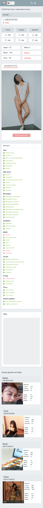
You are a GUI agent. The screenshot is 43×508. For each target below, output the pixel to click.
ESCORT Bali (6, 9)
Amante (8, 235)
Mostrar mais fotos (21, 135)
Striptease (9, 223)
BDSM (7, 240)
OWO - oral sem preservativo (14, 158)
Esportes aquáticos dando (14, 301)
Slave (7, 242)
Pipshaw (8, 187)
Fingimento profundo (12, 264)
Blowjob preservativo (12, 259)
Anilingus (8, 272)
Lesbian (8, 228)
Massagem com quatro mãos (14, 209)
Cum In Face (9, 295)
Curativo (8, 250)
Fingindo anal (10, 281)
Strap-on (8, 245)
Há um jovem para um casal (14, 180)
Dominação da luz (11, 237)
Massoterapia (10, 207)
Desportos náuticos (12, 304)
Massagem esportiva (12, 212)
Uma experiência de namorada (15, 262)
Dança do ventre (10, 226)
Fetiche (8, 168)
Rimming (8, 190)
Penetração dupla (11, 163)
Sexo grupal (9, 160)
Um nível (8, 155)
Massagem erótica (11, 199)
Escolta (8, 174)
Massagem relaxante (12, 214)
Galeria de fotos (10, 66)
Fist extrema (9, 283)
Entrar (35, 2)
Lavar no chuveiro (11, 185)
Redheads (27, 58)
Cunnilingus (9, 269)
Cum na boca (9, 290)
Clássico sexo (10, 153)
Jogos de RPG (10, 248)
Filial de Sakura (10, 217)
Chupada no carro (11, 267)
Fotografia (9, 177)
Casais (8, 182)
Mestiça (27, 53)
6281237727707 (11, 19)
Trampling (9, 253)
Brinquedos (9, 166)
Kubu (12, 9)
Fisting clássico (10, 278)
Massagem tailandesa (12, 204)
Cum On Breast (10, 292)
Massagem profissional (13, 196)
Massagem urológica (12, 201)
